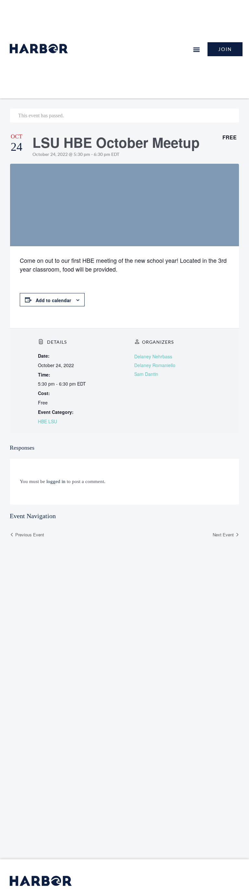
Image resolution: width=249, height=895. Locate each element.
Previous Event (29, 534)
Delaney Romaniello (154, 365)
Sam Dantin (146, 374)
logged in (55, 481)
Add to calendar (53, 300)
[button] (196, 49)
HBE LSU (47, 421)
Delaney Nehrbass (153, 356)
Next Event (223, 534)
